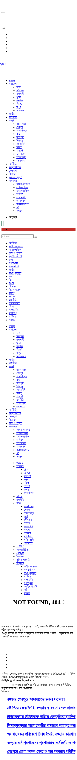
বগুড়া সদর (21, 123)
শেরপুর (19, 127)
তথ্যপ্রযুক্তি (22, 190)
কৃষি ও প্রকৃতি (15, 177)
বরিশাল (19, 100)
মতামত (12, 296)
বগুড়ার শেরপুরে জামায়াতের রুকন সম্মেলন (34, 699)
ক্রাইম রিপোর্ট (22, 204)
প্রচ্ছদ (12, 80)
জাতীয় (12, 113)
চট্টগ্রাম (20, 90)
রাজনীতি (13, 117)
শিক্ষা (11, 306)
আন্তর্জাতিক (15, 167)
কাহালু (19, 147)
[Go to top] (2, 12)
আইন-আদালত (23, 183)
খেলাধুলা (13, 170)
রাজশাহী (20, 93)
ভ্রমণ (11, 293)
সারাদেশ (12, 83)
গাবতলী (19, 150)
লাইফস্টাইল (22, 187)
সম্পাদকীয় (21, 197)
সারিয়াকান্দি (21, 157)
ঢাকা (18, 87)
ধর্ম (17, 207)
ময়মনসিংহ (21, 110)
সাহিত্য (19, 194)
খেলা (11, 259)
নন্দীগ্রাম (20, 137)
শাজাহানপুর (21, 130)
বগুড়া (11, 120)
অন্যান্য (13, 180)
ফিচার (11, 279)
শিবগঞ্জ (19, 140)
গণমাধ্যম (20, 200)
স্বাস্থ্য (19, 210)
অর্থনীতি (13, 163)
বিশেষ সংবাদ (15, 289)
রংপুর (18, 107)
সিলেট (19, 103)
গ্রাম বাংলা (14, 266)
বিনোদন (12, 173)
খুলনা (18, 97)
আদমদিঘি (20, 143)
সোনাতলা (20, 160)
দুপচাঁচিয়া (20, 153)
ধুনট (18, 133)
